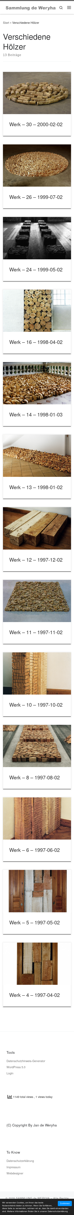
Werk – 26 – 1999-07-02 (36, 196)
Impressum (14, 1167)
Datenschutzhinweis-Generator (26, 1061)
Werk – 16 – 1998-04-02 (36, 341)
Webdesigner (15, 1173)
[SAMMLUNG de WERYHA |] (31, 7)
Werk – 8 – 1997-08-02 (34, 777)
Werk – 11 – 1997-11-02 (36, 632)
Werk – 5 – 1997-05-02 (34, 922)
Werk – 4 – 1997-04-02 (34, 994)
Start (6, 22)
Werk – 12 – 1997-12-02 (36, 559)
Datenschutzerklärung (20, 1161)
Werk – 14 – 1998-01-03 (36, 414)
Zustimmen (65, 1203)
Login (10, 1073)
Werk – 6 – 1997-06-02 (34, 849)
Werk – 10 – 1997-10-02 (36, 704)
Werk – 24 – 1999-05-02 (36, 269)
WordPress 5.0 (16, 1067)
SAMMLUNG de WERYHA (33, 1198)
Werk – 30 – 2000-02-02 (36, 124)
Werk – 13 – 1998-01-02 (36, 487)
